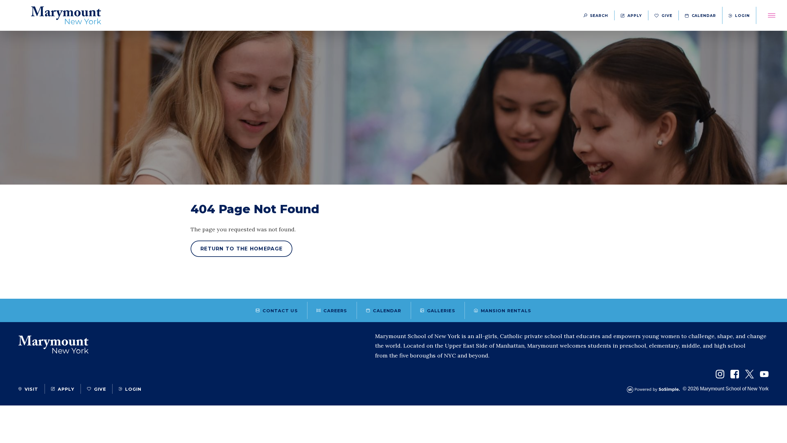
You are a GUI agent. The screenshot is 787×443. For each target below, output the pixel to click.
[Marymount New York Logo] (66, 15)
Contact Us (280, 310)
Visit (31, 389)
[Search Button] (595, 15)
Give (667, 15)
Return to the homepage (241, 249)
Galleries (441, 310)
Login (742, 15)
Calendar (704, 15)
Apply (634, 15)
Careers (335, 310)
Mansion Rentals (506, 310)
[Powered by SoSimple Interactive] (655, 389)
